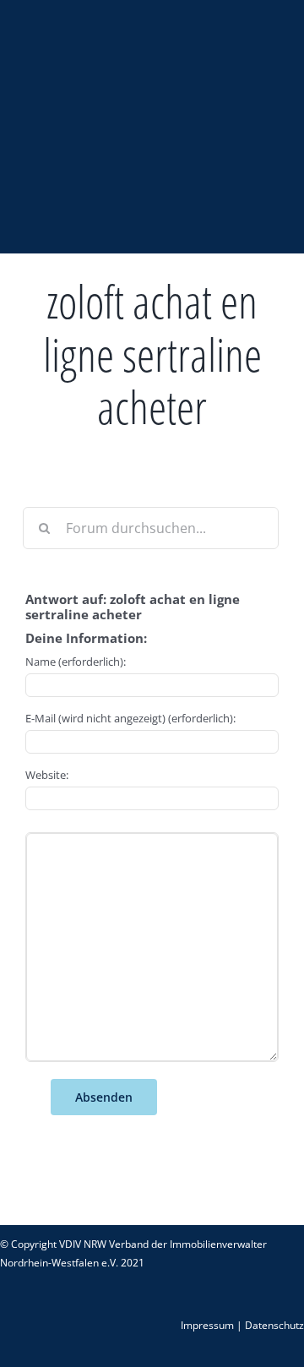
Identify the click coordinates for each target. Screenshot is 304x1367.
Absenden (104, 1097)
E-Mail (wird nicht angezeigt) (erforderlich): (130, 718)
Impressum (207, 1325)
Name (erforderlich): (75, 661)
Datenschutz (274, 1325)
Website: (46, 774)
